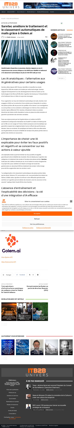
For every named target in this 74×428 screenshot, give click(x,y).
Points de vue (62, 50)
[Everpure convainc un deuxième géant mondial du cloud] (9, 311)
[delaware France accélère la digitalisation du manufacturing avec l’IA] (54, 71)
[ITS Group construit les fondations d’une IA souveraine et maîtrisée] (54, 44)
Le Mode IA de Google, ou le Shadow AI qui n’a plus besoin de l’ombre (65, 53)
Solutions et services (64, 42)
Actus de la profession (12, 18)
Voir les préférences (37, 224)
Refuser (37, 219)
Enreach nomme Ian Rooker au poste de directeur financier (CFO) (37, 288)
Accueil (3, 18)
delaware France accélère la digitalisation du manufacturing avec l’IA (65, 72)
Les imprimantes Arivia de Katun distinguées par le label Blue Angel (40, 318)
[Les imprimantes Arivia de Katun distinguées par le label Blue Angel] (40, 311)
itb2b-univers (11, 37)
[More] (38, 275)
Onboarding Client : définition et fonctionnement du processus (37, 351)
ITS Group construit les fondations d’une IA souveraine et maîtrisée (64, 45)
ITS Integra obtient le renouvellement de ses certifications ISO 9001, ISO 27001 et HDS (24, 317)
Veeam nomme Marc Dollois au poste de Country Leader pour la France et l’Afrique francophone (64, 63)
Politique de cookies (27, 227)
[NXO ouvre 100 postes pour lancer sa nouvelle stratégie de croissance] (28, 406)
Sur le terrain (7, 341)
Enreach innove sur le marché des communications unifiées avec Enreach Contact (22, 351)
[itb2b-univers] (2, 37)
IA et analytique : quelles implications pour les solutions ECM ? (51, 351)
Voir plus (61, 78)
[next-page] (5, 324)
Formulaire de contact (15, 417)
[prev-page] (2, 324)
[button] (71, 201)
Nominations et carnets (62, 58)
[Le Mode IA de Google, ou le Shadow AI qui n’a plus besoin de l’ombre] (54, 52)
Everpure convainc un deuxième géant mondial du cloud (9, 318)
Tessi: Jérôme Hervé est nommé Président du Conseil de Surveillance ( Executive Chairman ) (66, 351)
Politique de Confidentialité (43, 227)
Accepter (37, 213)
